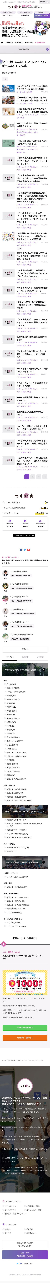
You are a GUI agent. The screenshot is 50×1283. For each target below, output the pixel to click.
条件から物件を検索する (25, 1027)
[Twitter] (25, 550)
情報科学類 (12, 749)
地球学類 (11, 722)
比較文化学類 (13, 688)
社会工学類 (12, 745)
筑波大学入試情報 (15, 793)
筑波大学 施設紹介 (15, 901)
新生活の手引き (10, 1210)
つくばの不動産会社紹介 (17, 834)
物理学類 (11, 730)
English (42, 2)
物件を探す (25, 14)
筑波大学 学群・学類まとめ (19, 801)
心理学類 (11, 707)
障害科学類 (12, 711)
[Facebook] (21, 550)
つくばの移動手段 (14, 912)
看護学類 (11, 775)
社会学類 (11, 696)
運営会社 (25, 649)
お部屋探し (12, 851)
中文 (48, 2)
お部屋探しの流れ (33, 1206)
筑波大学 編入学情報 (16, 789)
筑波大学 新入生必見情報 (18, 905)
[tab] (9, 658)
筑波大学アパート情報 (16, 830)
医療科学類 (12, 764)
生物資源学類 (13, 718)
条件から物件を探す (33, 1210)
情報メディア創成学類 (16, 752)
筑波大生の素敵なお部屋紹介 (19, 837)
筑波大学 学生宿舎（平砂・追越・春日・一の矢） (24, 825)
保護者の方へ (40, 43)
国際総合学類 (13, 699)
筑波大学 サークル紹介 (17, 897)
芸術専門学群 (13, 771)
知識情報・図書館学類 (16, 756)
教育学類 (11, 703)
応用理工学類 (13, 737)
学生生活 (29, 43)
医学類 (10, 760)
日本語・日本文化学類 (16, 692)
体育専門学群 (13, 768)
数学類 (10, 726)
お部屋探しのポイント (16, 820)
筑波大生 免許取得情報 (17, 887)
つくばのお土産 (13, 923)
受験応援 (9, 43)
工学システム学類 (15, 741)
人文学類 (11, 684)
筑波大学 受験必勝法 (16, 797)
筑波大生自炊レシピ (16, 909)
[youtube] (29, 550)
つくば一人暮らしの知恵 (17, 877)
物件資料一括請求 (42, 14)
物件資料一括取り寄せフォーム (15, 1215)
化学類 (10, 734)
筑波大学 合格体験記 (16, 779)
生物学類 (11, 715)
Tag (5, 79)
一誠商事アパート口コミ (18, 848)
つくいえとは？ (8, 14)
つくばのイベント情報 (16, 926)
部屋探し (19, 43)
